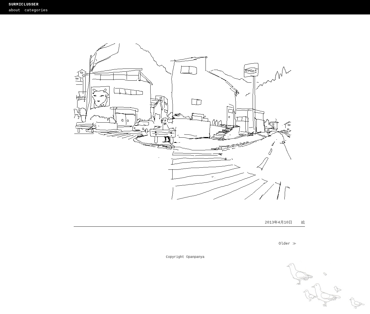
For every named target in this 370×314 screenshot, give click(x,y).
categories (36, 10)
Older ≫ (287, 243)
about (14, 10)
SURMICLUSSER (24, 4)
